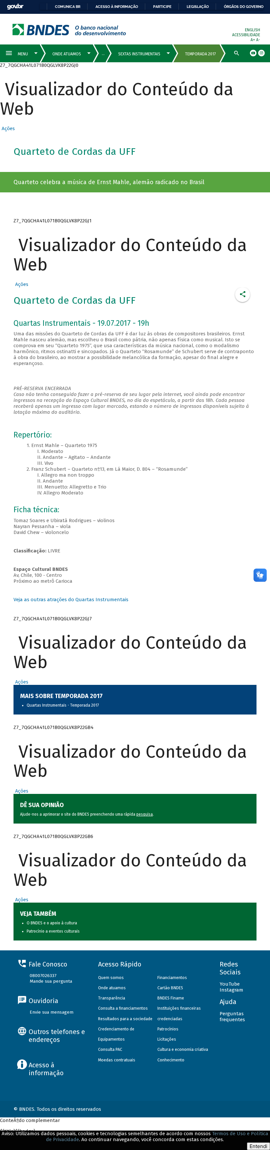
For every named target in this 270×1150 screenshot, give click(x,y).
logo (69, 29)
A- (258, 40)
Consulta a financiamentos (123, 1008)
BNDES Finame (170, 998)
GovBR (15, 7)
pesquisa (144, 814)
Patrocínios (167, 1028)
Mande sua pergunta (51, 981)
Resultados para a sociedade (125, 1018)
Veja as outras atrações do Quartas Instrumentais (71, 600)
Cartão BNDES (170, 987)
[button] (7, 128)
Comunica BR (67, 7)
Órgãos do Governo (243, 7)
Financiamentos (172, 977)
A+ (253, 40)
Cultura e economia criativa (182, 1049)
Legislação (198, 7)
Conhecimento (170, 1059)
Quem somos (111, 977)
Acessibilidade (246, 35)
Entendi (258, 1146)
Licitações (166, 1039)
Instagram (231, 990)
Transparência (111, 998)
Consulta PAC (110, 1049)
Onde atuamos (112, 987)
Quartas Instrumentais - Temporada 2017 (63, 705)
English (252, 30)
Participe (162, 7)
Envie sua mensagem (51, 1012)
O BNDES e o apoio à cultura (52, 923)
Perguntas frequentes (232, 1017)
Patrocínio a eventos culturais (53, 931)
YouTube (230, 984)
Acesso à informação (116, 7)
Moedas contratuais (116, 1059)
